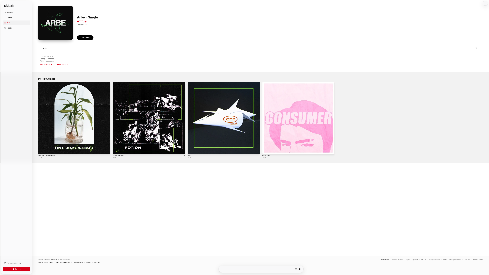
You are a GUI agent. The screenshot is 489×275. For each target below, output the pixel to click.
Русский (415, 259)
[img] (9, 5)
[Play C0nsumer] (265, 151)
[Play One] (191, 151)
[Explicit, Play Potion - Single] (116, 151)
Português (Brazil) (455, 259)
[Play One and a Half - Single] (41, 151)
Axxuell (82, 21)
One (189, 83)
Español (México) (398, 259)
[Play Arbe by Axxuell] (40, 48)
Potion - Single (119, 83)
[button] (16, 12)
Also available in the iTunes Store (53, 65)
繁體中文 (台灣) (478, 259)
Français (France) (434, 259)
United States (385, 259)
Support (88, 262)
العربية (408, 259)
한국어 (445, 259)
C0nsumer (266, 83)
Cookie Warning (78, 262)
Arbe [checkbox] (45, 48)
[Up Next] (295, 269)
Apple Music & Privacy (63, 262)
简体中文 (423, 259)
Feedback (97, 262)
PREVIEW (474, 48)
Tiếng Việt (467, 259)
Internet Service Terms (45, 262)
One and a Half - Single (47, 83)
